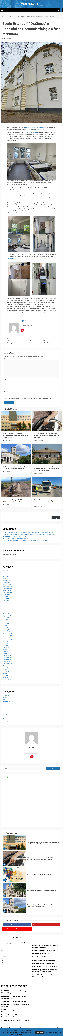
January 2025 (7, 608)
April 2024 (6, 626)
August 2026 (6, 570)
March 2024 (6, 628)
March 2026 (6, 580)
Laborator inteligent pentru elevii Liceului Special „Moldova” (19, 341)
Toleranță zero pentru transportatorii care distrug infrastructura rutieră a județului (47, 487)
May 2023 (6, 647)
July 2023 (5, 643)
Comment (7, 359)
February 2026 (7, 582)
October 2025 (7, 590)
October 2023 (7, 637)
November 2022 (7, 659)
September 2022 (7, 663)
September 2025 (7, 592)
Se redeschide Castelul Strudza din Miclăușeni (16, 538)
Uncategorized (7, 721)
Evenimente (6, 701)
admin (3, 38)
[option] (31, 843)
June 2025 (6, 598)
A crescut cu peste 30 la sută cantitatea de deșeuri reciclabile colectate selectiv (44, 341)
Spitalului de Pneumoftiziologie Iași (35, 312)
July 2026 (5, 572)
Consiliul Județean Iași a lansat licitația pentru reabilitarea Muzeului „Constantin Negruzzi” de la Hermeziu (47, 454)
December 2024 (7, 610)
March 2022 (6, 675)
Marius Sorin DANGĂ (30, 132)
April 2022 (6, 673)
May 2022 (6, 671)
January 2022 (7, 679)
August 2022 (6, 665)
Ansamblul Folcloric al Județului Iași (43, 963)
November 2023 (7, 635)
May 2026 (6, 576)
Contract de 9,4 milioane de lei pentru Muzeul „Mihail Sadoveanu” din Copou (16, 454)
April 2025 (6, 602)
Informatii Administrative (10, 703)
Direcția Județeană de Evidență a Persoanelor (15, 1020)
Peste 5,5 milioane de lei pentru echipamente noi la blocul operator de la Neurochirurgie (16, 421)
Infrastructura (7, 705)
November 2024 (7, 612)
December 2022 (7, 657)
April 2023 (6, 649)
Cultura (5, 697)
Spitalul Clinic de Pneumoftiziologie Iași (13, 1001)
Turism (5, 719)
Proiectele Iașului (8, 709)
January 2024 (7, 632)
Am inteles (39, 1032)
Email (6, 385)
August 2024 (6, 618)
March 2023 (6, 651)
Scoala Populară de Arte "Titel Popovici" (44, 966)
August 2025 (6, 594)
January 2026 (7, 584)
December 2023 (7, 634)
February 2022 (7, 677)
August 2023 (6, 641)
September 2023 (7, 639)
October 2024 (7, 614)
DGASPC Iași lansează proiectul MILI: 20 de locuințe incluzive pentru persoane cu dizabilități (47, 421)
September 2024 (7, 616)
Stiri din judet (7, 715)
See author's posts (27, 325)
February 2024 (7, 630)
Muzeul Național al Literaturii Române (43, 960)
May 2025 (6, 600)
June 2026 (6, 574)
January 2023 (7, 655)
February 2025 (7, 606)
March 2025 (6, 604)
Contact (3, 1028)
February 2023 (7, 653)
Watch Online (61, 10)
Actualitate (6, 695)
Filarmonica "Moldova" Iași (40, 953)
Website (6, 392)
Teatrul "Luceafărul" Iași (39, 957)
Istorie (4, 707)
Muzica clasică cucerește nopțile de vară (14, 536)
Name (6, 379)
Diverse (5, 699)
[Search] (58, 10)
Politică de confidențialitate (15, 1028)
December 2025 (7, 586)
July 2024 (5, 620)
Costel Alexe (10, 258)
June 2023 (6, 645)
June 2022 (6, 669)
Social (4, 713)
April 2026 (6, 578)
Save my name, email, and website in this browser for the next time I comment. (28, 398)
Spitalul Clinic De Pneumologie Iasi (35, 127)
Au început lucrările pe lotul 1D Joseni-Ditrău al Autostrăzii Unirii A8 (16, 487)
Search (5, 514)
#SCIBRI (12, 211)
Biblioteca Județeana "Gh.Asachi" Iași (43, 950)
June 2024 (6, 622)
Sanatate (5, 711)
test (4, 717)
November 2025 (7, 588)
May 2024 (6, 624)
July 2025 (5, 596)
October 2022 (7, 661)
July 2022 (5, 667)
